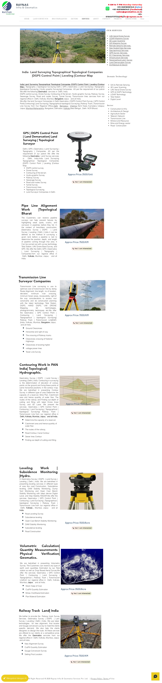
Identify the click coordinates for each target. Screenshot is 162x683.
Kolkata (67, 108)
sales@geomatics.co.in (129, 12)
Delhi (55, 106)
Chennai (74, 106)
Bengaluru (64, 106)
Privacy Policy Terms (100, 678)
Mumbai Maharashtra (35, 108)
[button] (82, 182)
